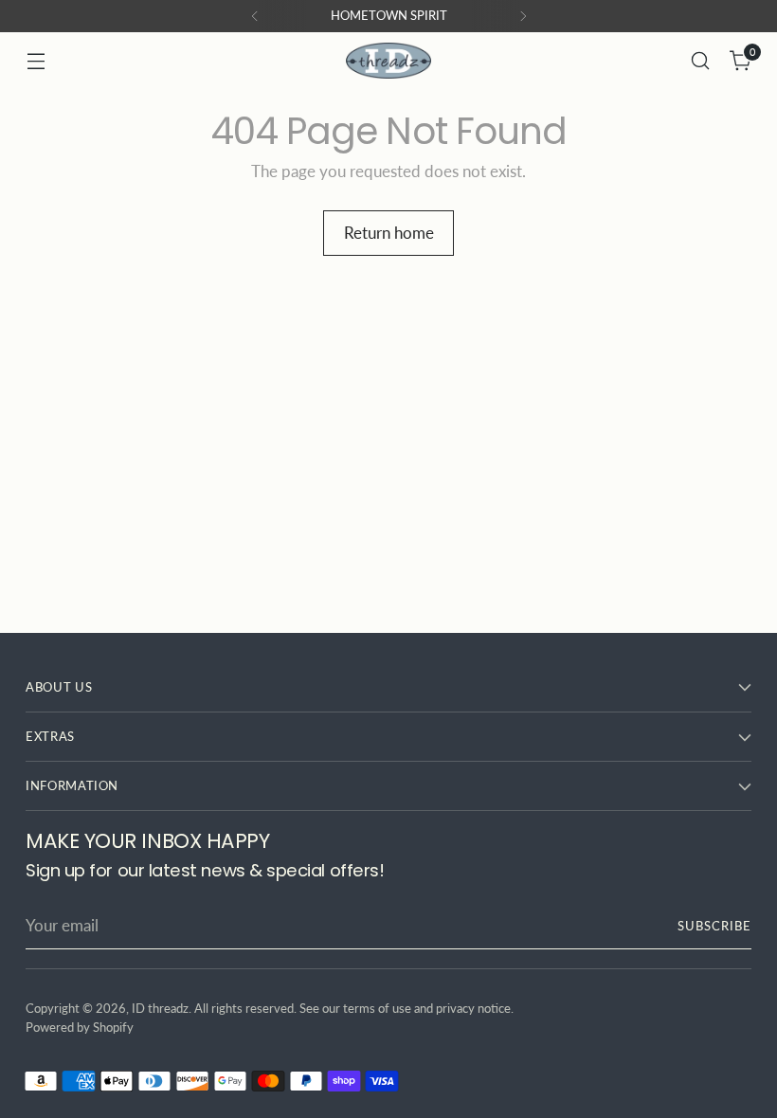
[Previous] (255, 16)
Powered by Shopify (80, 1027)
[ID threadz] (388, 61)
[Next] (523, 16)
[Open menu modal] (35, 61)
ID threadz (160, 1008)
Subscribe (714, 925)
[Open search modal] (700, 61)
